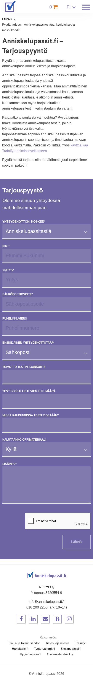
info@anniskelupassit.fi (46, 602)
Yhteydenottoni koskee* (23, 221)
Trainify (80, 643)
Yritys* (8, 270)
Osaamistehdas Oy (60, 654)
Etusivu (7, 19)
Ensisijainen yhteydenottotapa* (28, 342)
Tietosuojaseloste (57, 643)
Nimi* (6, 246)
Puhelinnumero (14, 318)
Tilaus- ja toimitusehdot (24, 643)
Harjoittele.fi (20, 648)
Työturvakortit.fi (44, 648)
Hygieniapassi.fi (30, 654)
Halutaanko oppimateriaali (24, 439)
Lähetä (76, 542)
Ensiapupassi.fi (71, 648)
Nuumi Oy (46, 587)
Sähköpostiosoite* (17, 294)
